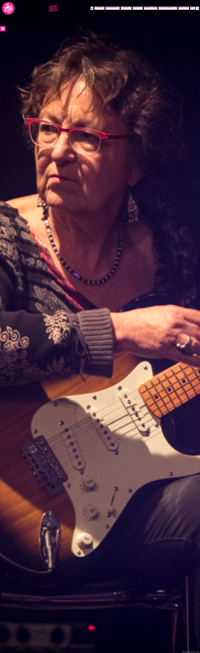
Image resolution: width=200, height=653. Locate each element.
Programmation (111, 8)
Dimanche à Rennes (150, 8)
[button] (2, 28)
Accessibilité (99, 8)
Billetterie (185, 8)
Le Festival (125, 8)
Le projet (136, 8)
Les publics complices (166, 8)
